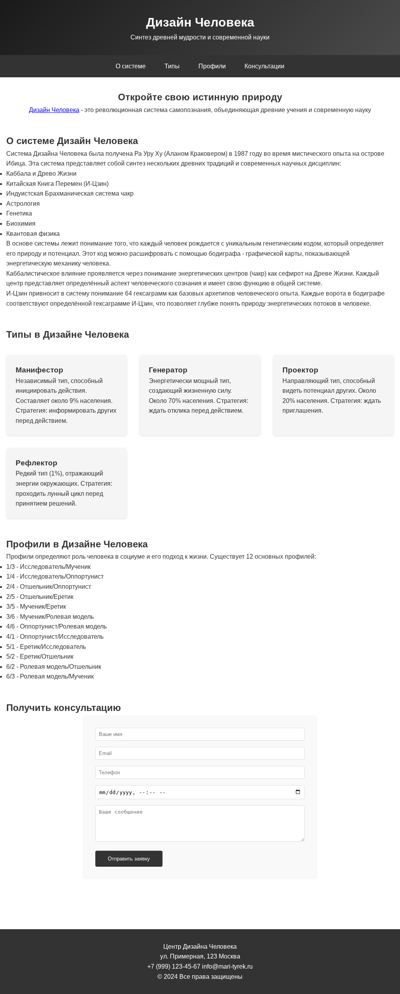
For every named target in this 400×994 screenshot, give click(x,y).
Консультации (264, 66)
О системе (131, 66)
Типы (172, 66)
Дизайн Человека (54, 110)
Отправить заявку (129, 859)
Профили (212, 66)
